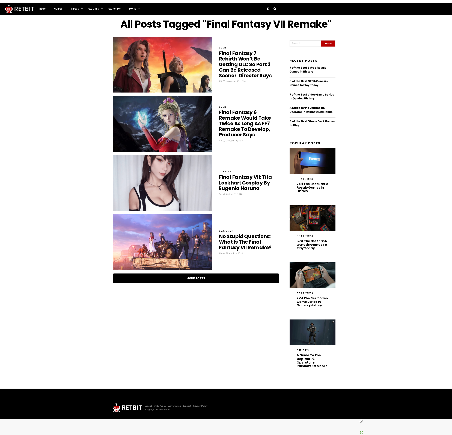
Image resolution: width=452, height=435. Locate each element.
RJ (220, 81)
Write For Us (160, 406)
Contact (187, 406)
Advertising (174, 406)
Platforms (114, 9)
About (148, 406)
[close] (227, 421)
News (42, 9)
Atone (222, 253)
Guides (58, 9)
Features (93, 9)
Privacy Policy (200, 406)
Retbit (222, 194)
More (132, 9)
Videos (75, 9)
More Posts (196, 278)
